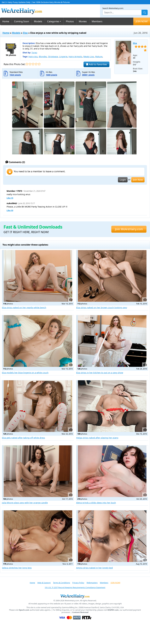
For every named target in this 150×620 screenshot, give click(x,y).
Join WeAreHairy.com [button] (129, 229)
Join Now (138, 179)
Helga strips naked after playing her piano (97, 437)
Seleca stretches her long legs (17, 567)
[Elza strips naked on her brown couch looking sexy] (112, 276)
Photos (70, 21)
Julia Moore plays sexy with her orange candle (25, 502)
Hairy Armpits (75, 56)
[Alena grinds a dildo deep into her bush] (112, 471)
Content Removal (80, 612)
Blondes (43, 56)
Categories (53, 21)
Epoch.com (24, 610)
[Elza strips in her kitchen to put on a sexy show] (112, 341)
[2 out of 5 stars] (29, 64)
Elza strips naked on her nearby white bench (24, 307)
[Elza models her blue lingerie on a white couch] (38, 341)
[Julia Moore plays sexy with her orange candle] (38, 471)
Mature (98, 56)
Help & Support (44, 582)
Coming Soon (21, 21)
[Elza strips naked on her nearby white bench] (38, 276)
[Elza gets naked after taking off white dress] (38, 406)
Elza (25, 32)
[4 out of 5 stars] (36, 64)
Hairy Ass (33, 56)
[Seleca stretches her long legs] (38, 536)
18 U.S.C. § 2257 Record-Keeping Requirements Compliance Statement (75, 587)
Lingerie (63, 56)
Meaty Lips (88, 56)
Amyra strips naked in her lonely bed (94, 567)
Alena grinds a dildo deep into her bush (96, 502)
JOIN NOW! (142, 21)
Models (38, 21)
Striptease (53, 56)
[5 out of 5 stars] (39, 64)
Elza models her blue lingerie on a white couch (25, 372)
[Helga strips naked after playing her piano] (112, 406)
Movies (83, 21)
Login (123, 179)
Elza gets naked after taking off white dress (23, 437)
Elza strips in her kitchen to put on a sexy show (99, 372)
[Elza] (123, 52)
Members (97, 21)
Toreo (34, 52)
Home (5, 21)
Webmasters (92, 582)
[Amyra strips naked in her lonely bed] (112, 536)
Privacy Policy (78, 582)
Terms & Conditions (61, 582)
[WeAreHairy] (75, 596)
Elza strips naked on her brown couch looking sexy (101, 307)
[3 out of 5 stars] (33, 64)
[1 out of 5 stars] (26, 64)
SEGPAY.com (113, 610)
